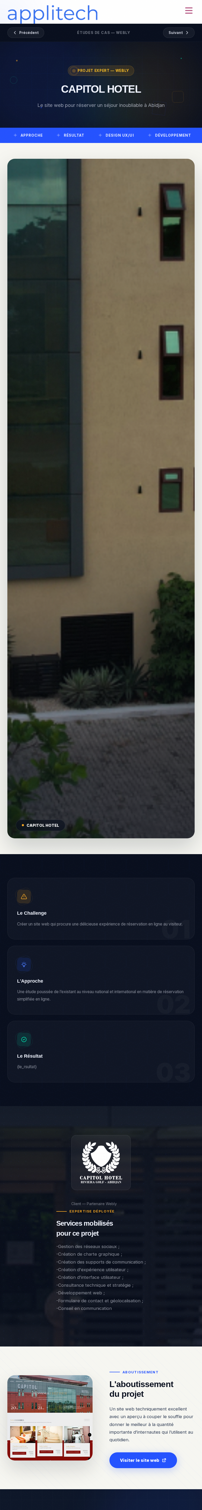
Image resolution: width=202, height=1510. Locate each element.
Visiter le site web (139, 1460)
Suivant (176, 33)
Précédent (29, 33)
